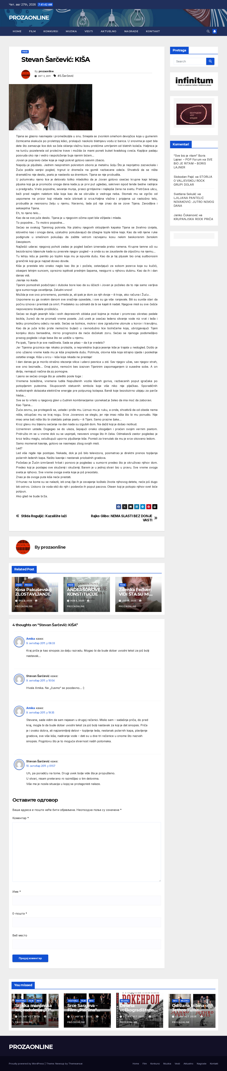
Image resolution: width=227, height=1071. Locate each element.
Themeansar (75, 1063)
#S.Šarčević (66, 76)
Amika (30, 638)
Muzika (71, 31)
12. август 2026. (186, 1016)
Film (32, 31)
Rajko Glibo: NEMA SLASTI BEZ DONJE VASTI (121, 518)
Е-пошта (19, 913)
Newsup (59, 1063)
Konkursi (50, 31)
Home (17, 31)
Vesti (89, 31)
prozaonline (46, 71)
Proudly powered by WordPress (27, 1063)
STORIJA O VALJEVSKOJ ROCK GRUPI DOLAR (193, 180)
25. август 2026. (29, 1016)
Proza (28, 585)
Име (16, 891)
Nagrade (131, 31)
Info (39, 1001)
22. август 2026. (82, 1016)
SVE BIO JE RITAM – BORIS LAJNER (193, 163)
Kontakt (153, 31)
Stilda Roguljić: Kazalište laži (44, 516)
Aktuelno (109, 31)
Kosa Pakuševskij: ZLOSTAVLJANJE (33, 592)
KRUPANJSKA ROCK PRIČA (193, 219)
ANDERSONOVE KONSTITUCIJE (84, 592)
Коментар (20, 818)
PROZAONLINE (29, 17)
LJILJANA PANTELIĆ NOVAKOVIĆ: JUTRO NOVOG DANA (194, 201)
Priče (25, 52)
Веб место (19, 935)
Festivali (21, 1001)
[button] (208, 31)
